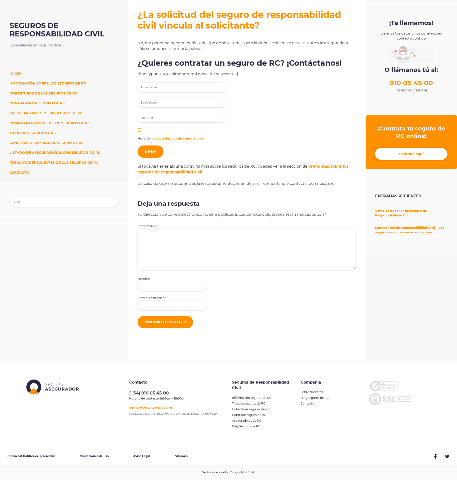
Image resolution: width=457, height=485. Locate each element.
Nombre (145, 278)
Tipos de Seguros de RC (33, 133)
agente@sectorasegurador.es (151, 407)
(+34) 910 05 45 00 (149, 393)
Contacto (19, 172)
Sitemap (181, 456)
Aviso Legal (141, 456)
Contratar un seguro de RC (37, 103)
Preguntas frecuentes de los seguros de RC (54, 162)
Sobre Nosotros (312, 392)
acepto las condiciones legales (179, 138)
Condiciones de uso (94, 456)
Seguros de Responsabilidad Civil (57, 29)
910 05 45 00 (411, 83)
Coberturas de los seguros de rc (43, 93)
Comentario (147, 226)
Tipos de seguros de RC (248, 403)
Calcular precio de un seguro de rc (46, 113)
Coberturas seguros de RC (251, 409)
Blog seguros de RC (315, 398)
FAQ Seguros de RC (246, 426)
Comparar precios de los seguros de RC (50, 123)
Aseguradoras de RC (246, 420)
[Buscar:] (64, 202)
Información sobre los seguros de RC (48, 83)
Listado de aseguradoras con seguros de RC (55, 152)
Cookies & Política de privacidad (31, 456)
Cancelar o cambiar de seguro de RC (47, 143)
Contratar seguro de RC (249, 415)
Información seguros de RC (251, 398)
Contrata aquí (411, 154)
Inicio (15, 73)
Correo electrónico (152, 298)
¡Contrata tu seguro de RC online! (411, 132)
